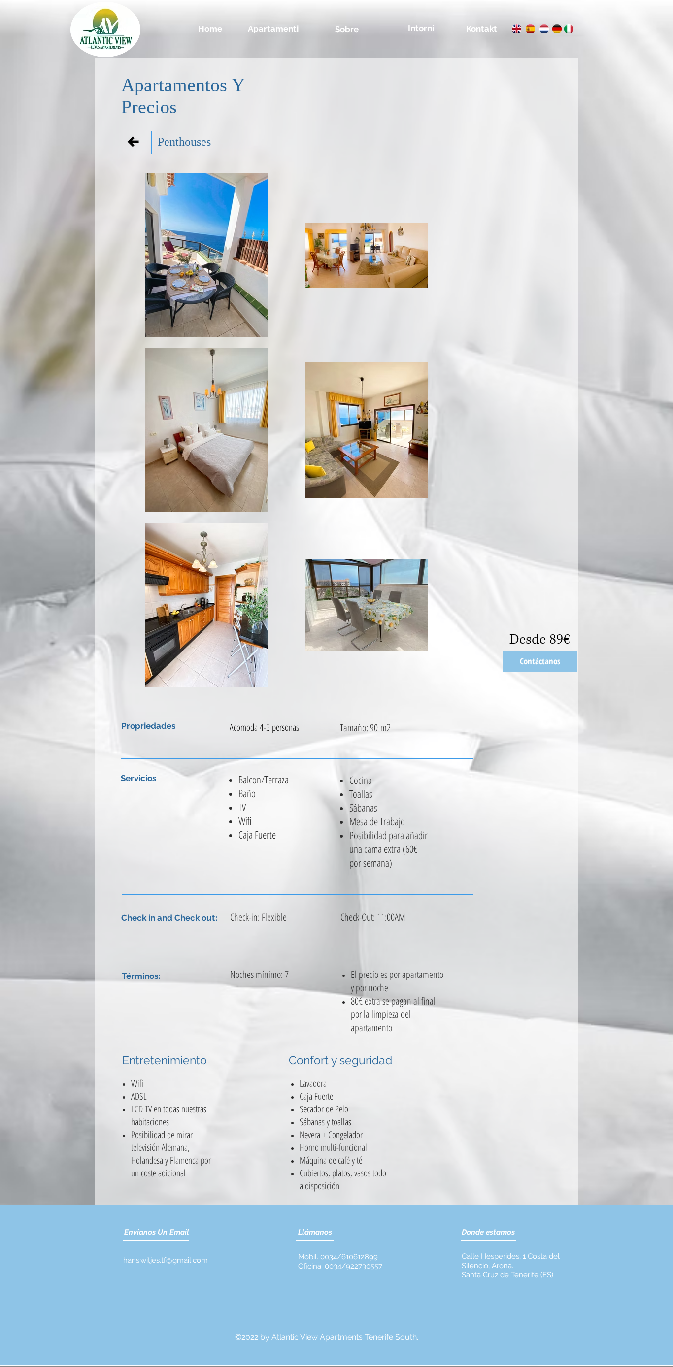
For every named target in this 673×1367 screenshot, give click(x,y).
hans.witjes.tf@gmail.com (165, 1260)
